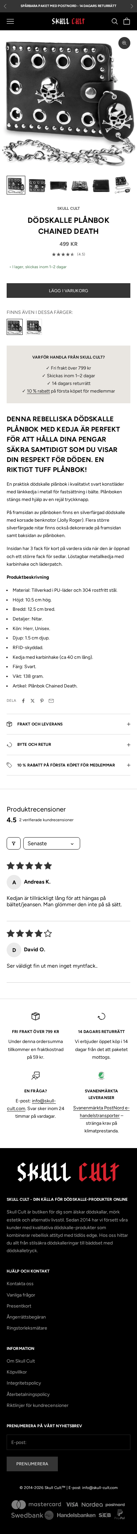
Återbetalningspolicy (28, 1394)
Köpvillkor (17, 1372)
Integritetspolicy (24, 1383)
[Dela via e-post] (51, 700)
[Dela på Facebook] (23, 700)
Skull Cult (68, 208)
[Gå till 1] (16, 185)
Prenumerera (32, 1463)
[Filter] (14, 843)
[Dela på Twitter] (32, 700)
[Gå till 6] (122, 185)
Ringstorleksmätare (27, 1328)
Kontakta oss (20, 1284)
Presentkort (19, 1306)
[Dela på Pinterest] (42, 700)
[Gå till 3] (58, 185)
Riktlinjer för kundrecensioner (37, 1405)
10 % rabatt (38, 391)
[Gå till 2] (37, 185)
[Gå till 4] (79, 185)
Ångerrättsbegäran (26, 1317)
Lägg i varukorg (68, 290)
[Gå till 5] (101, 185)
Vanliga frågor (21, 1295)
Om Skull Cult (21, 1361)
